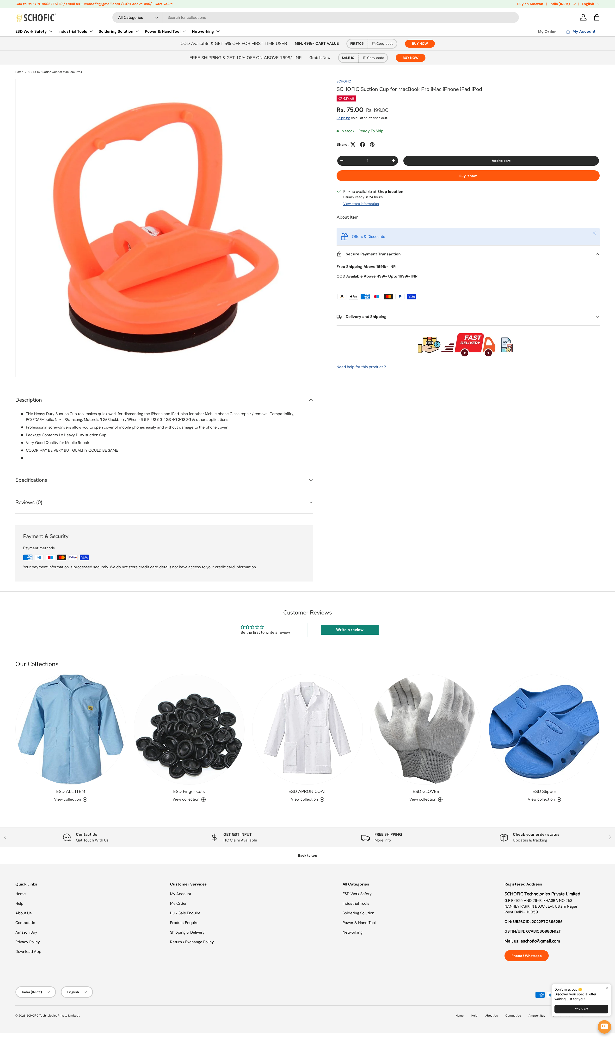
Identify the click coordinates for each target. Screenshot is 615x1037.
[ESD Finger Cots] (189, 729)
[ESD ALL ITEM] (71, 729)
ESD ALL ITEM (70, 791)
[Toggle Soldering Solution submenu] (137, 31)
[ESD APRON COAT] (307, 729)
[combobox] (315, 17)
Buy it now (468, 176)
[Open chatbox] (604, 1027)
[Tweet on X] (353, 144)
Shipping (343, 118)
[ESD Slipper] (544, 729)
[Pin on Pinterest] (372, 144)
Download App (28, 951)
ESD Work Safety (31, 31)
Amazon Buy (26, 932)
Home (19, 72)
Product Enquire (184, 922)
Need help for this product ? (361, 366)
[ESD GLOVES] (426, 729)
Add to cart (501, 160)
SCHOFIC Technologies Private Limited (52, 1016)
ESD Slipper (544, 791)
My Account (180, 893)
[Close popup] (607, 988)
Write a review (349, 629)
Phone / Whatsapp (526, 956)
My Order (547, 31)
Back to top (307, 855)
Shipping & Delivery (187, 932)
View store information (361, 204)
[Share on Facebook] (362, 144)
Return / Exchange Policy (192, 941)
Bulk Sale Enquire (185, 913)
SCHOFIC (344, 81)
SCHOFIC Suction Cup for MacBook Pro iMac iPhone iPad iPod (57, 72)
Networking (203, 31)
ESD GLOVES (426, 791)
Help (19, 903)
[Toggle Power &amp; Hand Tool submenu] (184, 31)
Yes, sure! (581, 1009)
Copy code (385, 43)
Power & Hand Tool (162, 31)
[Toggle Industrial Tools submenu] (91, 31)
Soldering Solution (116, 31)
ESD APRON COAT (307, 791)
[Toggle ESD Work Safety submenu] (51, 31)
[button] (596, 17)
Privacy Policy (27, 941)
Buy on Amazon (530, 4)
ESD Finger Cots (189, 791)
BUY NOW (420, 43)
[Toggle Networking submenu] (218, 31)
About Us (23, 913)
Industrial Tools (72, 31)
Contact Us (25, 922)
